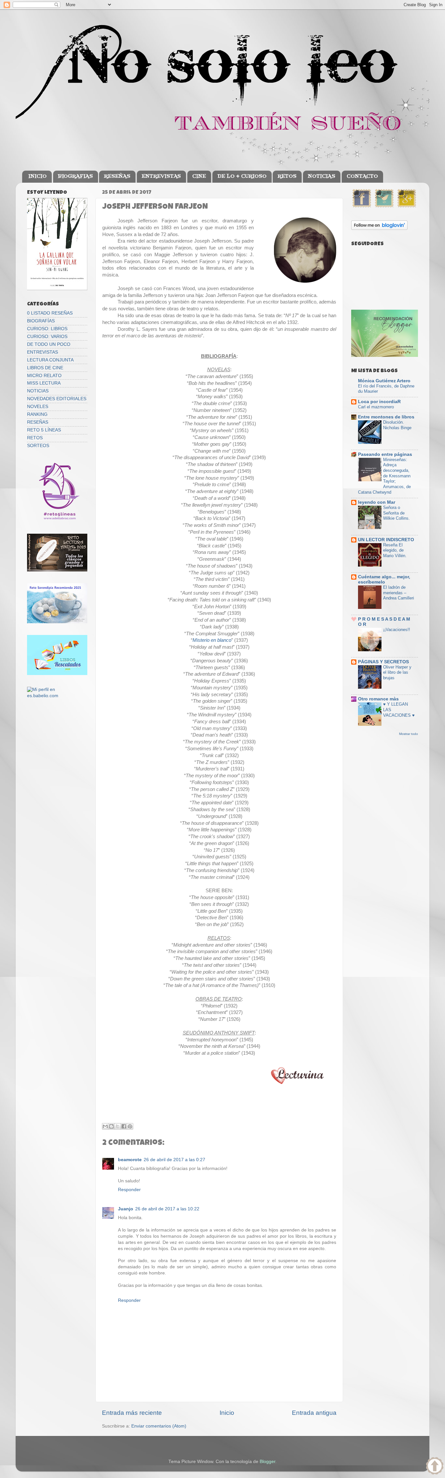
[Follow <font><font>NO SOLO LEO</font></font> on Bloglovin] (379, 228)
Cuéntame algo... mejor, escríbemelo (384, 579)
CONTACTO (362, 176)
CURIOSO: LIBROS (47, 328)
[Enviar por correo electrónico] (105, 1126)
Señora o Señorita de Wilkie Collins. (396, 513)
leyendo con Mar (376, 502)
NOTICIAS (321, 176)
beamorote (130, 1159)
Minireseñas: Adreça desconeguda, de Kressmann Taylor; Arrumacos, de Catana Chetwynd (384, 476)
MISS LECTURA (44, 383)
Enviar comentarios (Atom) (158, 1426)
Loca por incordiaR (379, 401)
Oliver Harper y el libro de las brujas (397, 672)
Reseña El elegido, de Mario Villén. (395, 550)
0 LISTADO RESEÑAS (50, 313)
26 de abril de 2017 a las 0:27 (174, 1159)
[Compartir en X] (117, 1126)
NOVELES (37, 406)
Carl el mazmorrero (376, 406)
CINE (199, 176)
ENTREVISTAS (161, 176)
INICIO (37, 176)
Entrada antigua (314, 1412)
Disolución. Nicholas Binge (397, 425)
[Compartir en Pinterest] (130, 1126)
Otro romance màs (378, 699)
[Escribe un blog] (111, 1126)
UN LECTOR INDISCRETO (386, 539)
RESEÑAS (117, 176)
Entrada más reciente (132, 1412)
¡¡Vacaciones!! (396, 629)
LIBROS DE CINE (45, 367)
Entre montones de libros (386, 417)
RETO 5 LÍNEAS (44, 430)
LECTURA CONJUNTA (50, 360)
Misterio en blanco (212, 640)
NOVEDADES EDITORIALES (56, 398)
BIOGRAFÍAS (41, 320)
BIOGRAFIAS (75, 176)
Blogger (267, 1461)
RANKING (37, 414)
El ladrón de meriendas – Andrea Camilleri (398, 592)
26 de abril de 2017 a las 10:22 (167, 1208)
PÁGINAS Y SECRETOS (383, 661)
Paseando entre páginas (385, 454)
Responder (129, 1189)
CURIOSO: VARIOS (47, 336)
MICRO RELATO (44, 375)
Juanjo (125, 1208)
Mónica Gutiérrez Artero (384, 380)
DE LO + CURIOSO (241, 176)
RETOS (287, 176)
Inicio (227, 1412)
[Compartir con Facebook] (124, 1126)
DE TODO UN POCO (48, 344)
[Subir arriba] (434, 1466)
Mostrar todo (408, 734)
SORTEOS (38, 445)
